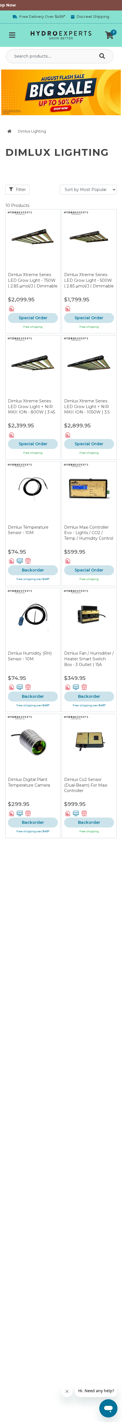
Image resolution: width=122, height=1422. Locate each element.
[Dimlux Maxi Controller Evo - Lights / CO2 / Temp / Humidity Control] (89, 493)
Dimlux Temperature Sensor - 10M (28, 530)
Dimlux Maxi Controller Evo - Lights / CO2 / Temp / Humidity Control (88, 533)
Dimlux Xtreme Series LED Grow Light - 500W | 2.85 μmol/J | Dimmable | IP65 (89, 283)
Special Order (33, 317)
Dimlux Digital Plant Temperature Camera (29, 782)
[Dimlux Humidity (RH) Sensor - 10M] (33, 619)
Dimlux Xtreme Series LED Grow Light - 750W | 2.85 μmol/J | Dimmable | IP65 (33, 283)
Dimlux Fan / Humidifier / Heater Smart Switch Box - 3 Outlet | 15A (89, 659)
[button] (109, 35)
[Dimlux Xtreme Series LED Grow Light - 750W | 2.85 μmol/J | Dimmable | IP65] (33, 240)
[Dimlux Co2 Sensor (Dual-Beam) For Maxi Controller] (89, 745)
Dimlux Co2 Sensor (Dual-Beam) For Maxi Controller (85, 785)
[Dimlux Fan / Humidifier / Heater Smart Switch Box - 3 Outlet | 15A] (89, 619)
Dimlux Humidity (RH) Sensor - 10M (30, 656)
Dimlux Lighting (32, 131)
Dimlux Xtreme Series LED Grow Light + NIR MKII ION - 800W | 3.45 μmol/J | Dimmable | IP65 (31, 412)
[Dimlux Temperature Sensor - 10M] (33, 493)
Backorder (33, 570)
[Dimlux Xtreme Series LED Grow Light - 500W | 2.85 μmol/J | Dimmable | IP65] (89, 240)
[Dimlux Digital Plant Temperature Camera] (33, 745)
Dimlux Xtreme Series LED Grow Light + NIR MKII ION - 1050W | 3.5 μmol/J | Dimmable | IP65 (87, 412)
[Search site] (103, 56)
